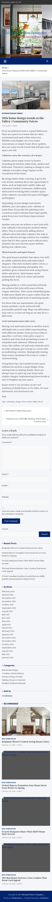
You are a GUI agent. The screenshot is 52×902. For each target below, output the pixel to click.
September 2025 (9, 608)
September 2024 (9, 648)
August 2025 (7, 611)
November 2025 (9, 601)
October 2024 (8, 644)
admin (15, 126)
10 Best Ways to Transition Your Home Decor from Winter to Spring (24, 786)
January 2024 (8, 657)
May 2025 (6, 621)
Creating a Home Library (13, 673)
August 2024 (7, 651)
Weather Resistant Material (13, 683)
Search (5, 529)
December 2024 (9, 638)
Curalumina (7, 696)
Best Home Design (10, 670)
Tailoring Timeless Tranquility (32, 894)
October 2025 (8, 605)
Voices (40, 401)
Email (5, 485)
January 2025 (7, 634)
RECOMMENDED (11, 703)
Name (5, 474)
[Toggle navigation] (5, 61)
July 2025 (6, 614)
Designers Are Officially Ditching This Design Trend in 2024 (26, 420)
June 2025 (6, 618)
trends (29, 401)
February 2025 (8, 631)
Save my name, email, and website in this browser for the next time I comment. (25, 512)
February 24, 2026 (8, 884)
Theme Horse (17, 898)
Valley (35, 401)
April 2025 (6, 624)
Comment (7, 442)
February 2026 (8, 591)
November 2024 (9, 641)
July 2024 (6, 654)
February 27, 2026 (8, 745)
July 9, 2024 (6, 126)
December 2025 (9, 598)
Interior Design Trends (12, 113)
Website (5, 497)
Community (10, 401)
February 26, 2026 (8, 791)
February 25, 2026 (8, 837)
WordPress (44, 898)
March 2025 (7, 628)
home (24, 401)
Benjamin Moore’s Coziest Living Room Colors (22, 548)
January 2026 (8, 595)
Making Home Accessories (13, 680)
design (18, 401)
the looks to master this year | (18, 411)
